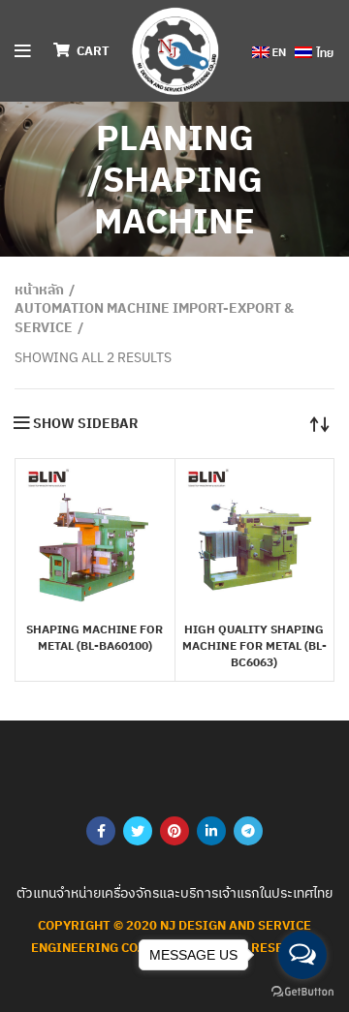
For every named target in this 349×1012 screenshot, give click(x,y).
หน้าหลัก (39, 289)
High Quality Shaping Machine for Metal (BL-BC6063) (254, 645)
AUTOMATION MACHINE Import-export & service (154, 317)
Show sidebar (85, 423)
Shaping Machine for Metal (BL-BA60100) (94, 637)
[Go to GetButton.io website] (302, 992)
